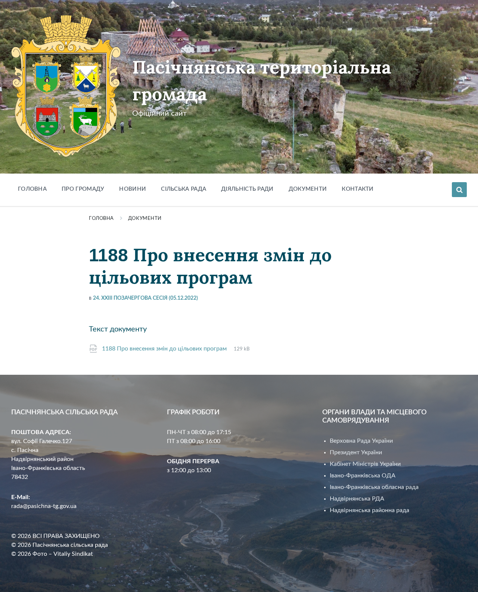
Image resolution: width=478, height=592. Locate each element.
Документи (145, 218)
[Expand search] (459, 189)
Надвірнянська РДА (357, 499)
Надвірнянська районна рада (369, 510)
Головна (101, 218)
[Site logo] (66, 155)
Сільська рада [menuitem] (183, 189)
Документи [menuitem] (308, 189)
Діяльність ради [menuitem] (247, 189)
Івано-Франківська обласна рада (374, 487)
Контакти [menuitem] (357, 189)
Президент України (356, 452)
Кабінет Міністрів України (365, 464)
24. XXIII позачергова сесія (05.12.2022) (145, 298)
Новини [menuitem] (132, 189)
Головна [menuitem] (32, 189)
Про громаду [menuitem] (83, 189)
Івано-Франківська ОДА (362, 476)
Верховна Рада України (361, 441)
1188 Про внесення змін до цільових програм (165, 349)
